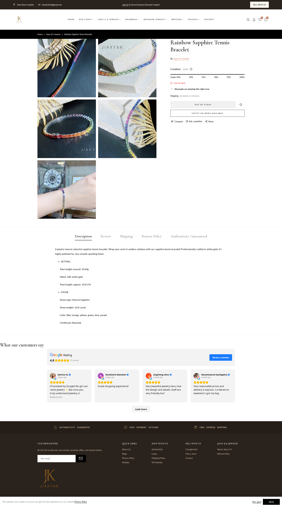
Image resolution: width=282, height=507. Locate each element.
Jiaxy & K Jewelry (181, 58)
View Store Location (25, 5)
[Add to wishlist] (241, 104)
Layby (154, 454)
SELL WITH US (259, 5)
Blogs (124, 454)
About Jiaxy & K (224, 449)
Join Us (125, 5)
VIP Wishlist (157, 462)
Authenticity (157, 449)
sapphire (87, 249)
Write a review (221, 357)
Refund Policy (223, 454)
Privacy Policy (128, 458)
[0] (259, 19)
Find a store (191, 454)
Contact (189, 458)
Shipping (174, 95)
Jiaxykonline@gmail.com (52, 5)
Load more (141, 409)
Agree (271, 502)
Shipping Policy (158, 458)
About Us (126, 449)
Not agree (256, 502)
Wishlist (125, 462)
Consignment (191, 449)
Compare (179, 121)
